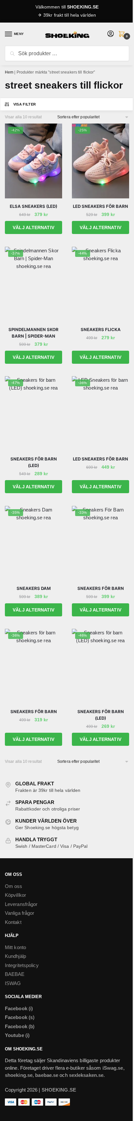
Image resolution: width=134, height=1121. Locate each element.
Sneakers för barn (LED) (33, 462)
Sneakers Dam (34, 588)
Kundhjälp (15, 956)
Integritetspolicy (22, 965)
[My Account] (110, 34)
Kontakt (13, 922)
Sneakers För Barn (100, 588)
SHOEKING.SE (83, 6)
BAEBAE (15, 974)
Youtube (14, 1035)
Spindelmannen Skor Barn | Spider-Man (33, 333)
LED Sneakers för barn (100, 458)
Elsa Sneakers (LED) (33, 206)
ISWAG (13, 983)
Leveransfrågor (21, 904)
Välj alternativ (33, 227)
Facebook (16, 1008)
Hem (9, 72)
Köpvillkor (15, 895)
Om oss (13, 886)
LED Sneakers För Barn (100, 206)
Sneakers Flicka (101, 329)
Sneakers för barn (33, 711)
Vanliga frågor (19, 913)
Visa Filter (24, 104)
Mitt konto (15, 947)
